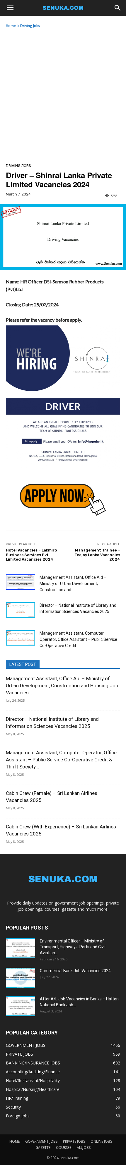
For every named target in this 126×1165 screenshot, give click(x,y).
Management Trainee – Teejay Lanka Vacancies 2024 (97, 554)
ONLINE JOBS (101, 1141)
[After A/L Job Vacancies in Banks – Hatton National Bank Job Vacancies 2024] (20, 1006)
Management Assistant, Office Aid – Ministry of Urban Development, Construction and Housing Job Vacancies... (62, 686)
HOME (14, 1141)
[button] (10, 8)
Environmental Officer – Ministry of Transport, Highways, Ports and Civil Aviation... (72, 947)
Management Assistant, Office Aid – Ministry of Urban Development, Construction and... (73, 583)
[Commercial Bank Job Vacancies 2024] (20, 978)
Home (11, 25)
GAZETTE (42, 1147)
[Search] (118, 8)
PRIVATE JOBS (74, 1141)
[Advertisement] (63, 94)
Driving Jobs (30, 25)
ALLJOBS (84, 1147)
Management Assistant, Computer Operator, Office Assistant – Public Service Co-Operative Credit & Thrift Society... (61, 760)
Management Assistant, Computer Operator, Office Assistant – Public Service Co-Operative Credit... (78, 639)
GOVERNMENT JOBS (41, 1141)
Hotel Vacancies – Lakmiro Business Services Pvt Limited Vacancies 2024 (31, 554)
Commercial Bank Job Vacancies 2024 (75, 970)
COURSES (63, 1147)
